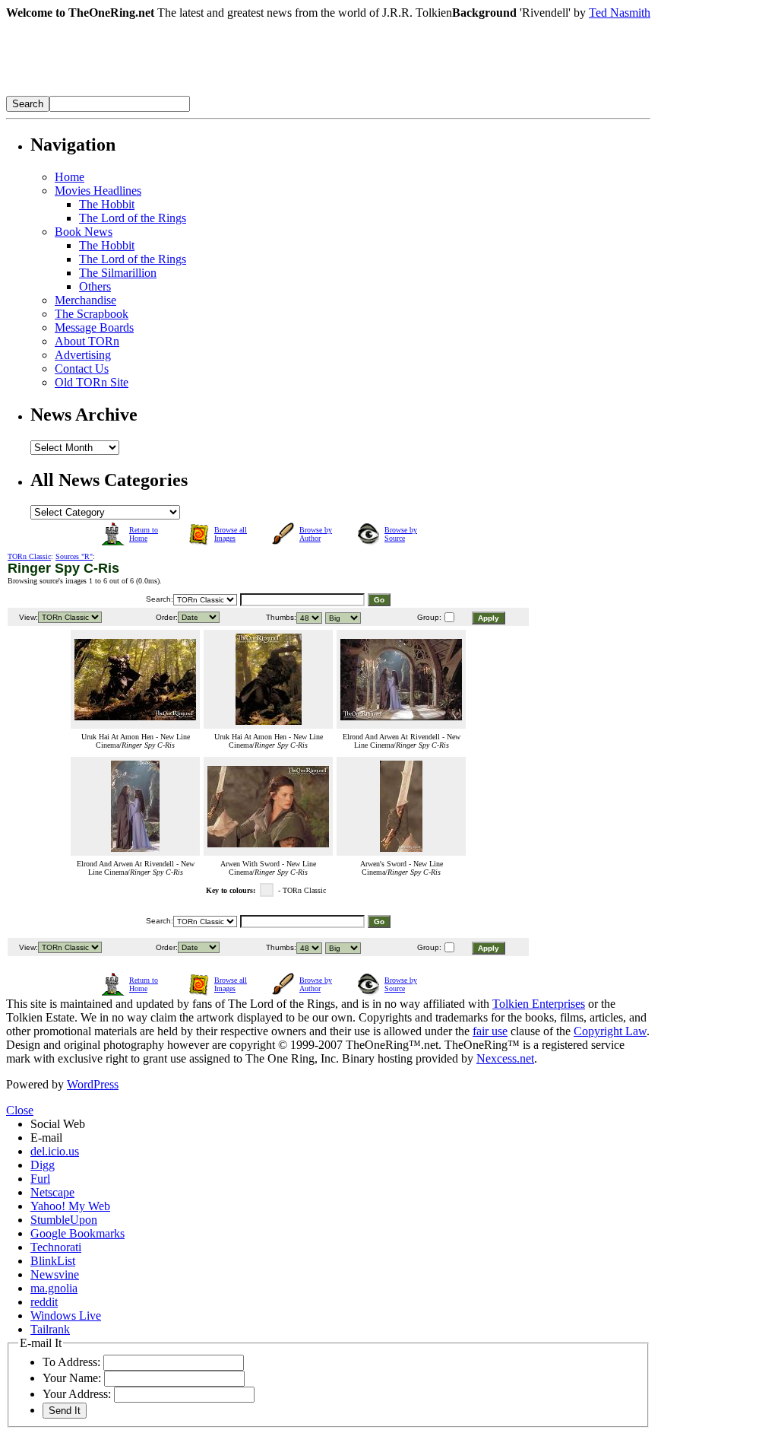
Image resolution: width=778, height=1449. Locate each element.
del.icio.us (54, 1151)
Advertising (83, 354)
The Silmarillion (118, 272)
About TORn (87, 341)
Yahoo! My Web (70, 1206)
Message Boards (94, 327)
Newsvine (54, 1274)
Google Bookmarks (77, 1233)
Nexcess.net (505, 1058)
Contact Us (82, 368)
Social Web (57, 1123)
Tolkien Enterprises (538, 1003)
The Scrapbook (91, 313)
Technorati (55, 1247)
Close (19, 1110)
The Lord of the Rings (132, 217)
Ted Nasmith (619, 12)
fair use (490, 1031)
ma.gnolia (53, 1288)
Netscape (52, 1192)
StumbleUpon (63, 1219)
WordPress (93, 1084)
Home (69, 176)
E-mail (46, 1137)
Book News (83, 231)
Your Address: (77, 1393)
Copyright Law (610, 1031)
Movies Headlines (98, 190)
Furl (40, 1178)
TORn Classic (29, 556)
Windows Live (65, 1315)
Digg (42, 1164)
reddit (44, 1301)
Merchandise (85, 300)
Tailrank (50, 1329)
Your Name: (72, 1377)
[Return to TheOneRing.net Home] (234, 91)
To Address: (71, 1361)
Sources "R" (74, 556)
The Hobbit (106, 204)
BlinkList (52, 1260)
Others (95, 286)
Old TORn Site (91, 382)
